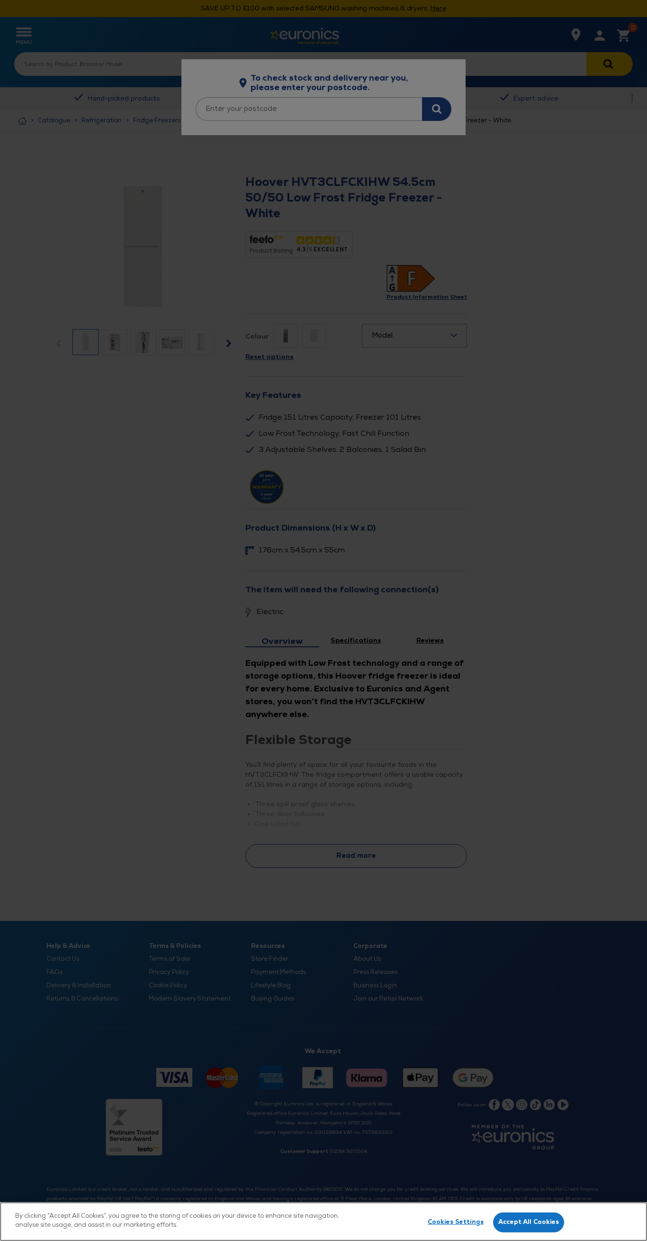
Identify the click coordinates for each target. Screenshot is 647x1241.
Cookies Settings (456, 1222)
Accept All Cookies (528, 1222)
